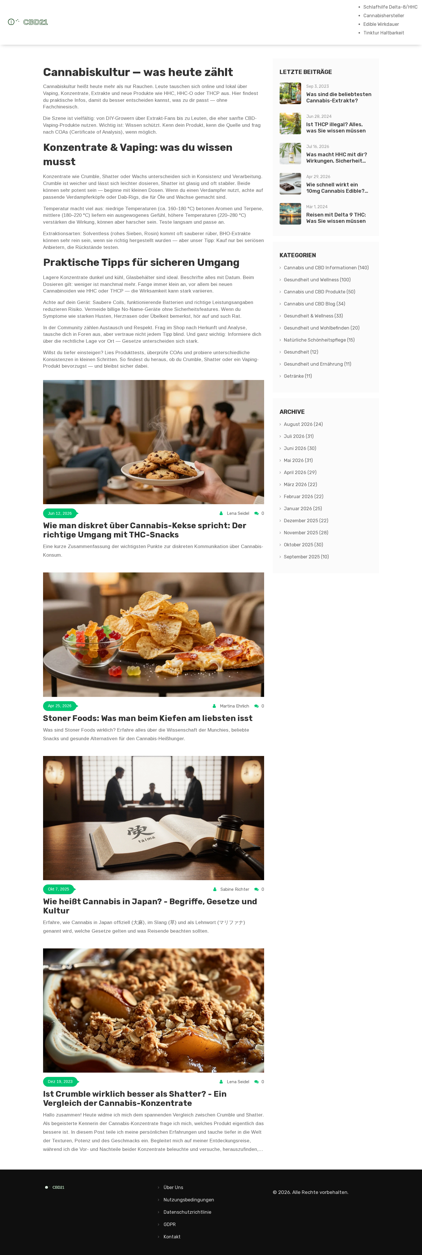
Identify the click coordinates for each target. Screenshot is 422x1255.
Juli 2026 (298, 436)
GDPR (170, 1224)
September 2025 (306, 557)
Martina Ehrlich (234, 706)
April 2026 (300, 472)
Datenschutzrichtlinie (187, 1212)
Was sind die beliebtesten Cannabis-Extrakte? (338, 97)
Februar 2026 (303, 496)
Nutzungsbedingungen (189, 1200)
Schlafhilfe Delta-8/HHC (390, 7)
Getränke (298, 376)
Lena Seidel (238, 513)
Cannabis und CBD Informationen (326, 267)
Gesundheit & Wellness (313, 316)
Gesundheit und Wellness (317, 279)
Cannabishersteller (383, 15)
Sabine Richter (234, 889)
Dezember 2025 (306, 520)
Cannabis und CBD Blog (314, 304)
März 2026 (300, 484)
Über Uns (173, 1187)
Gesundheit (301, 352)
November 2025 (306, 532)
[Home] (47, 22)
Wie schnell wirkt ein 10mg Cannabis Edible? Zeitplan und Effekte (335, 191)
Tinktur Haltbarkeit (383, 33)
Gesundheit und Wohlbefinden (321, 328)
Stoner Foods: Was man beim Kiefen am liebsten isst (148, 718)
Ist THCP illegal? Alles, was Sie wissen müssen (336, 127)
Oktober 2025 (303, 544)
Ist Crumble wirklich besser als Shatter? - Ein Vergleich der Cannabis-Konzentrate (135, 1098)
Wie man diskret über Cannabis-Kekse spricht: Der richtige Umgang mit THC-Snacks (144, 530)
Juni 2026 (300, 448)
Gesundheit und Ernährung (317, 364)
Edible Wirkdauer (381, 24)
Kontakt (172, 1237)
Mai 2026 (298, 460)
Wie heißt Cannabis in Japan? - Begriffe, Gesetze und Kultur (150, 906)
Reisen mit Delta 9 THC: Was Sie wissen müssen (336, 218)
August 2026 (303, 424)
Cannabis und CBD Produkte (319, 292)
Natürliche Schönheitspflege (319, 340)
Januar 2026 (303, 508)
